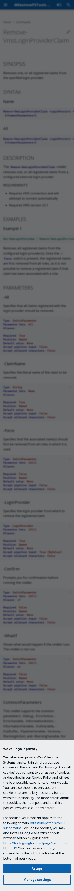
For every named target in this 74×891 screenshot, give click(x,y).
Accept (37, 868)
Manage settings (37, 879)
